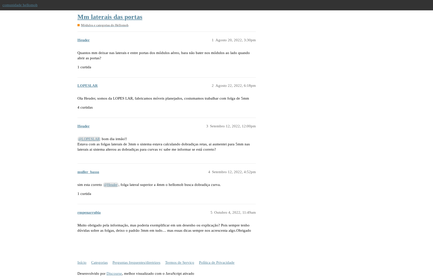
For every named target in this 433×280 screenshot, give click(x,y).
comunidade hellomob (20, 5)
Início (81, 262)
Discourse (114, 273)
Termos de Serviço (179, 262)
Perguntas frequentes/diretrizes (136, 262)
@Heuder (111, 185)
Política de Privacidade (217, 262)
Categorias (99, 262)
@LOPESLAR (89, 139)
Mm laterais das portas (109, 17)
